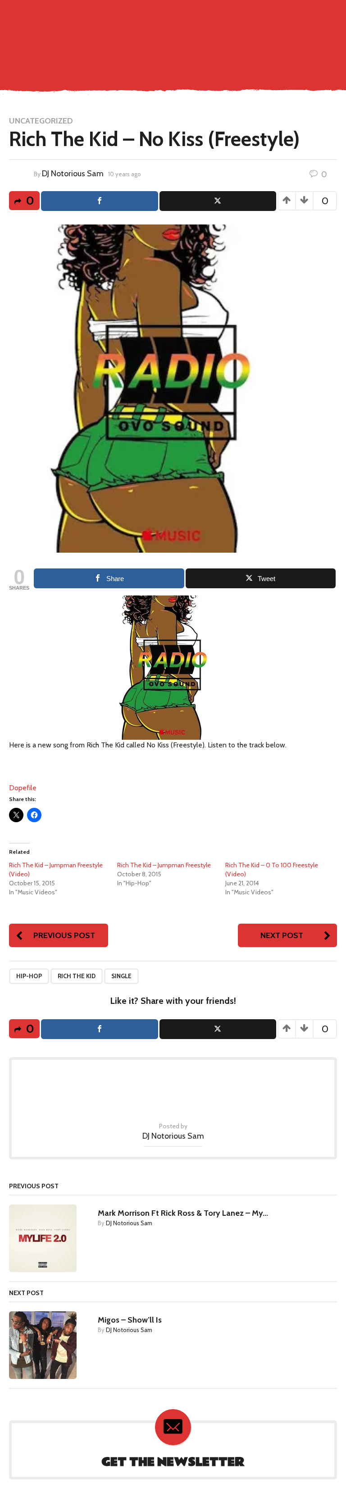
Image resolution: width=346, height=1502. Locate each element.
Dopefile (22, 787)
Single (121, 976)
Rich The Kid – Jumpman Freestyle (164, 865)
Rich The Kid (77, 976)
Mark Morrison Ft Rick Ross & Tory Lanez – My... (183, 1213)
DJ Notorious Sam (73, 174)
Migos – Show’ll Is (130, 1320)
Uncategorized (41, 120)
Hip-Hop (29, 976)
